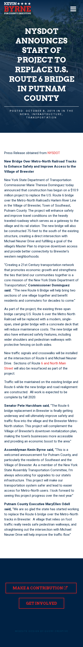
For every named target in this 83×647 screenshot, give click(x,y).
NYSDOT (54, 153)
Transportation (41, 117)
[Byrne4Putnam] (17, 8)
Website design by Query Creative (41, 631)
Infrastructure (47, 114)
